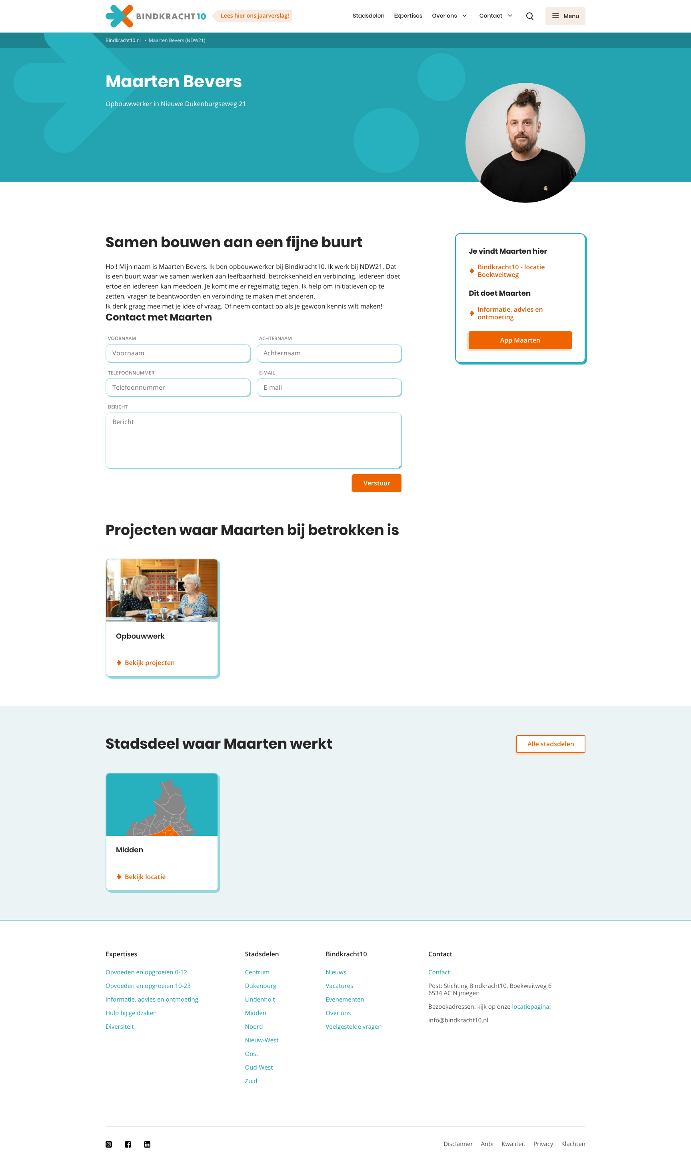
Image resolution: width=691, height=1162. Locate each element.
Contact (491, 16)
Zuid (251, 1081)
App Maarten (520, 340)
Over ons (444, 16)
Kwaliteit (513, 1144)
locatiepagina (530, 1007)
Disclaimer (458, 1144)
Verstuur (376, 483)
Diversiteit (120, 1027)
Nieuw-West (262, 1040)
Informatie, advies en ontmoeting (510, 313)
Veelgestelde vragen (353, 1027)
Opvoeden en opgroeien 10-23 (148, 986)
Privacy (543, 1144)
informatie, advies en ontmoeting (152, 1000)
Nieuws (336, 972)
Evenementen (345, 1000)
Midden (255, 1013)
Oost (251, 1054)
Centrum (257, 972)
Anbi (487, 1144)
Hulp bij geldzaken (131, 1013)
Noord (254, 1027)
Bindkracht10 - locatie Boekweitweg (511, 270)
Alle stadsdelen (550, 743)
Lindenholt (260, 1000)
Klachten (573, 1144)
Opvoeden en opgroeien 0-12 (146, 972)
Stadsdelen (368, 16)
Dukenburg (260, 986)
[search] (530, 16)
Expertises (408, 16)
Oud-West (259, 1068)
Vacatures (339, 986)
